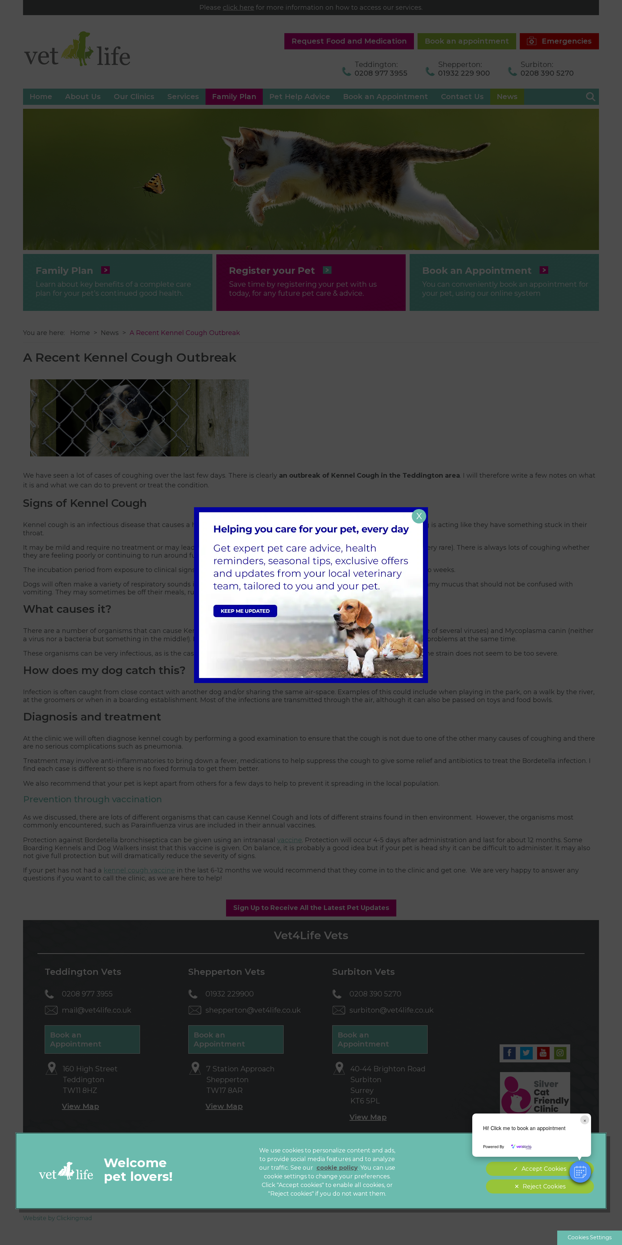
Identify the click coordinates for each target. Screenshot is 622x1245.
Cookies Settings (590, 1237)
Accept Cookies (544, 1168)
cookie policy (337, 1167)
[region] (311, 1171)
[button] (580, 1172)
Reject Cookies (544, 1186)
